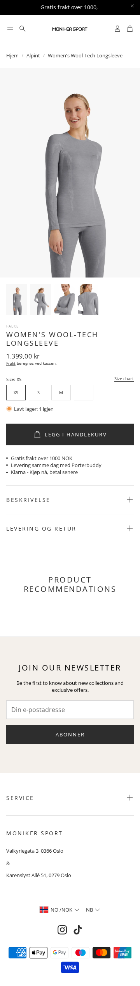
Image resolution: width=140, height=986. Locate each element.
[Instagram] (62, 929)
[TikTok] (77, 929)
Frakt (11, 363)
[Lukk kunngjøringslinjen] (132, 6)
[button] (10, 28)
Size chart (124, 378)
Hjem (12, 55)
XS (16, 392)
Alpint (33, 55)
